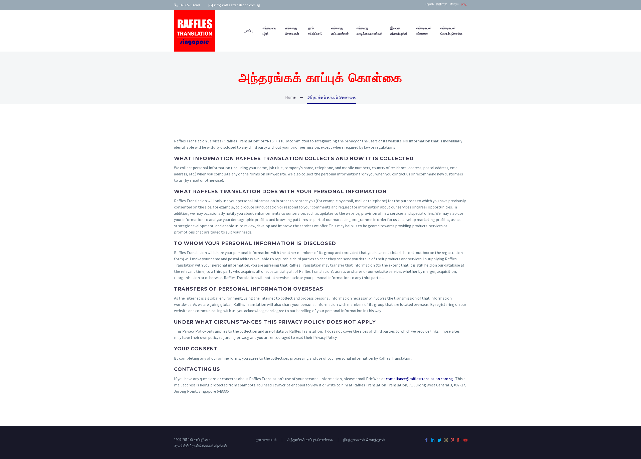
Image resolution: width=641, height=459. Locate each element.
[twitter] (439, 440)
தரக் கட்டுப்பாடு (315, 31)
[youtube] (465, 440)
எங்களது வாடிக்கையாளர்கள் (369, 31)
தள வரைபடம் (266, 440)
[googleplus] (459, 440)
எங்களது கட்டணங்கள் (340, 31)
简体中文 (441, 4)
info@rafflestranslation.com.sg (237, 5)
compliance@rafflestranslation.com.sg (419, 378)
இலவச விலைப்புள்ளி (398, 31)
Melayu (454, 4)
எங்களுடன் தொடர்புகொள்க (451, 31)
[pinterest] (452, 440)
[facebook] (426, 440)
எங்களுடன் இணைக (423, 31)
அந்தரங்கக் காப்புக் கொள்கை (310, 440)
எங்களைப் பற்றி (269, 31)
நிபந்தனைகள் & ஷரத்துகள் (364, 440)
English (429, 4)
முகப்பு (248, 31)
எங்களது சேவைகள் (292, 31)
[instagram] (446, 440)
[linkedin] (433, 440)
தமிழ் (464, 4)
